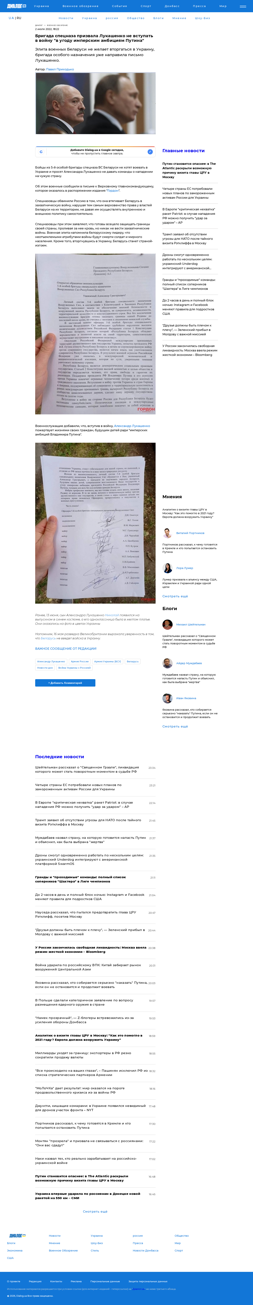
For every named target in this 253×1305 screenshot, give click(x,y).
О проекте (13, 1281)
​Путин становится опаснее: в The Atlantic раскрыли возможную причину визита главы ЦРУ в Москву (189, 170)
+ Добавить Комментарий (65, 682)
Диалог (39, 25)
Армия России (80, 661)
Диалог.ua (138, 1289)
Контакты (56, 1281)
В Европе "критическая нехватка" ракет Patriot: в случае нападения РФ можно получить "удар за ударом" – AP (188, 216)
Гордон (113, 190)
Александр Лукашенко (132, 426)
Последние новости (59, 756)
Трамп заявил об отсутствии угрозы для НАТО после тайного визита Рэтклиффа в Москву (187, 239)
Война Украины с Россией (74, 667)
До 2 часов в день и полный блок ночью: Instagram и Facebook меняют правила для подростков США (188, 307)
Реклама (76, 1281)
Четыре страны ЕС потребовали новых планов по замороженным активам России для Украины (188, 193)
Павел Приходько (60, 69)
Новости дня (45, 667)
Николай (112, 615)
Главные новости (183, 150)
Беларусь (48, 638)
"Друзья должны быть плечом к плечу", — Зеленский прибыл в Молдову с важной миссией (187, 330)
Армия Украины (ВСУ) (107, 661)
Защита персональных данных (148, 1281)
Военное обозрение (57, 25)
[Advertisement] (95, 717)
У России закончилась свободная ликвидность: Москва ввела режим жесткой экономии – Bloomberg (189, 350)
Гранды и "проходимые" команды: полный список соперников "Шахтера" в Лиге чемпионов (189, 284)
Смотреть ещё (95, 1211)
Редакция (35, 1281)
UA (11, 18)
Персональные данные (105, 1281)
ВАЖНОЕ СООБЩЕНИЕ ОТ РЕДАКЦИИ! (65, 648)
